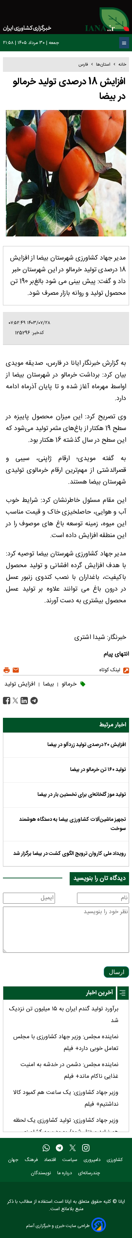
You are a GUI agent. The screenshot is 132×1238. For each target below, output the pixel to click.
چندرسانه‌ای (90, 1173)
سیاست (70, 1160)
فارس (83, 64)
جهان (14, 1160)
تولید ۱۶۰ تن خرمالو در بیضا (98, 769)
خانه (122, 64)
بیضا (47, 684)
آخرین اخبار (99, 993)
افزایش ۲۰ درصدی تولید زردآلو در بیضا (86, 745)
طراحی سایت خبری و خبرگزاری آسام (57, 1225)
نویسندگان (41, 1173)
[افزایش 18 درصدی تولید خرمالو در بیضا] (33, 700)
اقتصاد (51, 1160)
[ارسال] (14, 670)
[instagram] (85, 1148)
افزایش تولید (19, 684)
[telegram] (59, 1148)
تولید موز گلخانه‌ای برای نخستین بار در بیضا (81, 794)
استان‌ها (103, 64)
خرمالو (68, 684)
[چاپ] (6, 670)
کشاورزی (115, 1160)
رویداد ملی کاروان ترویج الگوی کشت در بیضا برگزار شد (69, 853)
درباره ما (65, 1173)
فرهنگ (32, 1160)
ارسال (116, 972)
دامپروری (93, 1160)
